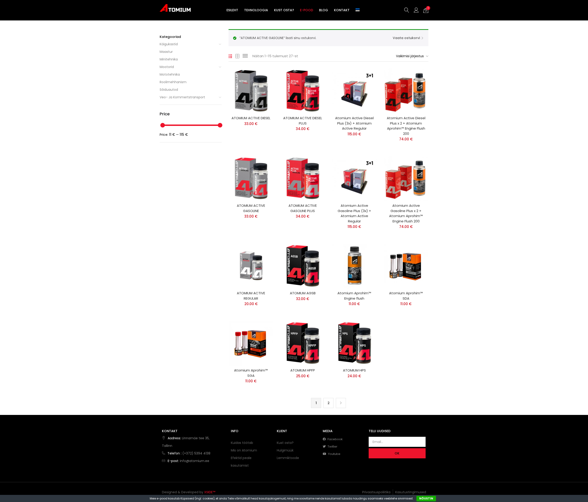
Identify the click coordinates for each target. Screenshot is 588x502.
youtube (333, 454)
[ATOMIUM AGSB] (302, 266)
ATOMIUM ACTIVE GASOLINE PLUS (302, 208)
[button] (425, 10)
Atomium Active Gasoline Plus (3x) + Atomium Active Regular (354, 213)
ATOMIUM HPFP (302, 370)
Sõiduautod (169, 89)
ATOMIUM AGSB (303, 293)
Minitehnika (169, 59)
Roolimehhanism (173, 82)
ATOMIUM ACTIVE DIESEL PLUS (302, 121)
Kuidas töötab (242, 442)
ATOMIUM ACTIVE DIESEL (251, 118)
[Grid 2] (237, 56)
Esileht (232, 10)
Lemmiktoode (288, 458)
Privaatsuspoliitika (376, 492)
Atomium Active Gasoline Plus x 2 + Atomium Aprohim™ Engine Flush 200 (406, 213)
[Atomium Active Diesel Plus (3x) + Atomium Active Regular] (354, 90)
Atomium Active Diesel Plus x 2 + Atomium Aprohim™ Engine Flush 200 (406, 126)
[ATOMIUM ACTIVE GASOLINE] (251, 178)
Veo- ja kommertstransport (182, 97)
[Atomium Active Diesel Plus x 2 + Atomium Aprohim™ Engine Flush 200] (406, 90)
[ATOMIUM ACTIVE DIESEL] (251, 90)
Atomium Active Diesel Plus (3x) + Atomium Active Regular (354, 123)
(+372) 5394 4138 (196, 453)
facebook (335, 439)
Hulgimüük (285, 450)
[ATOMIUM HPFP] (302, 343)
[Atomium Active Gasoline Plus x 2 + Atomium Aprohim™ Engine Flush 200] (406, 178)
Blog (323, 10)
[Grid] (230, 56)
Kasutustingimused (410, 492)
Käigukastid (169, 44)
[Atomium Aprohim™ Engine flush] (354, 266)
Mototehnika (170, 74)
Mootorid (167, 67)
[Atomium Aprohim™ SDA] (406, 266)
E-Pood (306, 10)
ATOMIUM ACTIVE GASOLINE (251, 208)
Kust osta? (284, 10)
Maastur (166, 51)
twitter (332, 446)
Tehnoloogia (256, 10)
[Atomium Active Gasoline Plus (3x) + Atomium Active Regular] (354, 178)
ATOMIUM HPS (354, 370)
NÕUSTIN (426, 498)
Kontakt (342, 10)
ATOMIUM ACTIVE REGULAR (251, 296)
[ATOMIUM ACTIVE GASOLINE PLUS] (302, 178)
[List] (245, 56)
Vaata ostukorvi (406, 38)
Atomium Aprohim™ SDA (406, 296)
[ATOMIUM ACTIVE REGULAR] (251, 266)
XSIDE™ (209, 492)
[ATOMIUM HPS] (354, 343)
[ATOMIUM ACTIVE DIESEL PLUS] (302, 90)
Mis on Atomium (244, 450)
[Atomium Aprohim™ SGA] (251, 343)
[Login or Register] (416, 10)
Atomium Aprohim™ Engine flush (354, 296)
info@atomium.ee (194, 461)
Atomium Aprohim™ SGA (251, 373)
